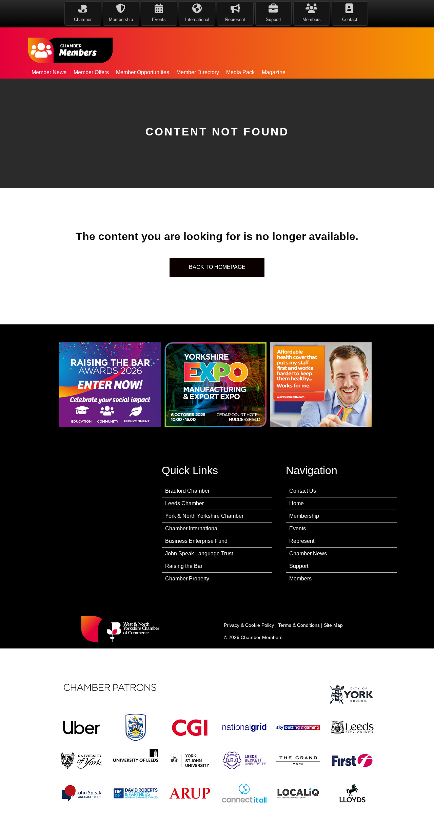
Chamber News (308, 553)
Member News (49, 72)
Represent (301, 541)
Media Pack (240, 72)
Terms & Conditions (299, 625)
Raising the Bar (183, 566)
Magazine (273, 72)
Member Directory (197, 72)
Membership (304, 516)
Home (296, 503)
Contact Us (302, 491)
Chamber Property (187, 578)
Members (300, 578)
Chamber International (192, 528)
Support (298, 566)
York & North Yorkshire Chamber (204, 516)
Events (297, 528)
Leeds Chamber (184, 503)
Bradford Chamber (187, 491)
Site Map (333, 625)
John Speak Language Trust (199, 553)
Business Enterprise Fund (196, 541)
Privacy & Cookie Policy (249, 625)
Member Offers (91, 72)
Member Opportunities (142, 72)
